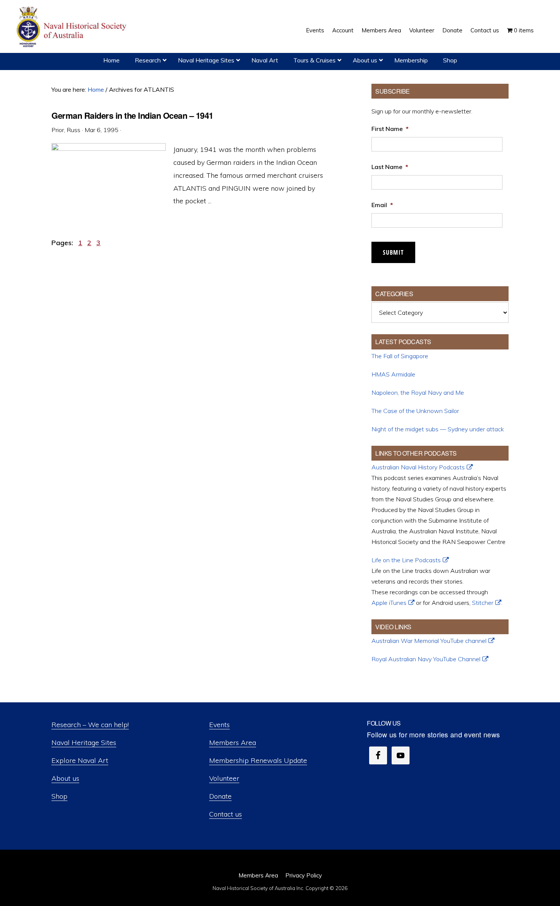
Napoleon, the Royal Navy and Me (417, 392)
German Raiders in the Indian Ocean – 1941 (132, 115)
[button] (542, 24)
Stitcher (482, 602)
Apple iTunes (388, 602)
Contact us (225, 814)
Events (219, 724)
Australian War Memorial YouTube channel (428, 640)
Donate (220, 796)
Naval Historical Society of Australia (72, 27)
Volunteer (224, 778)
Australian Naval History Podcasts (418, 467)
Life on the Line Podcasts (406, 560)
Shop (59, 796)
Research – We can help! (90, 724)
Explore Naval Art (79, 760)
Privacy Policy (303, 875)
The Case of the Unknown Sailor (415, 411)
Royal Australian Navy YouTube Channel (425, 659)
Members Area (232, 742)
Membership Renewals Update (258, 760)
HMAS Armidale (393, 374)
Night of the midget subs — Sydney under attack (437, 429)
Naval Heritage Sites (83, 742)
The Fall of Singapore (399, 356)
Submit (393, 252)
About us (65, 778)
